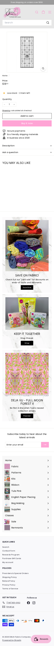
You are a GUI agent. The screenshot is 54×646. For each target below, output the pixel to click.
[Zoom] (43, 68)
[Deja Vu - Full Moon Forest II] (27, 374)
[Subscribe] (45, 444)
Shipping (6, 110)
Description (8, 145)
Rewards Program (11, 554)
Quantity (7, 99)
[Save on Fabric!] (27, 245)
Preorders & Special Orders (15, 573)
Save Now (27, 287)
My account (7, 562)
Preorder (27, 416)
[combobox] (27, 23)
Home (5, 76)
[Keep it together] (27, 313)
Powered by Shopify (11, 640)
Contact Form (8, 550)
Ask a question (10, 152)
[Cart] (43, 12)
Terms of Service (10, 588)
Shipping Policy (9, 577)
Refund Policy (8, 581)
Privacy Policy (8, 585)
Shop (27, 343)
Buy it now (27, 123)
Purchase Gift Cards (11, 558)
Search (5, 547)
